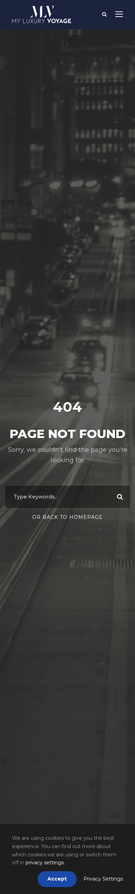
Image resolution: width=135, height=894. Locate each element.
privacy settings (45, 862)
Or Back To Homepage (67, 517)
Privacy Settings (103, 879)
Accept (57, 879)
